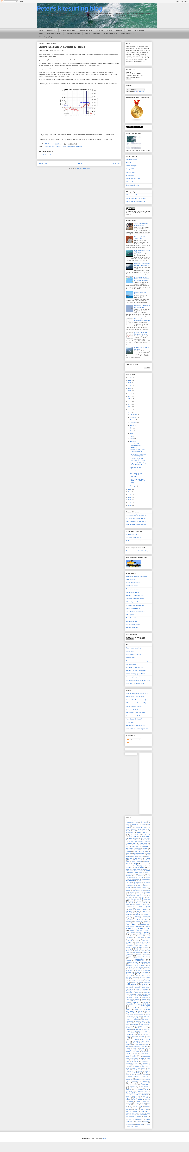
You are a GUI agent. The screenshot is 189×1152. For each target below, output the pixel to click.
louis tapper (143, 979)
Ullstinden (128, 1104)
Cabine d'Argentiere (138, 870)
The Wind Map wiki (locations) (135, 605)
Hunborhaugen (129, 937)
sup (129, 1083)
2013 (130, 409)
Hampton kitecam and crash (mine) (137, 693)
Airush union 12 (146, 834)
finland (137, 908)
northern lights (144, 1008)
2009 (130, 494)
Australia (144, 848)
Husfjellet (148, 937)
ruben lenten (139, 1044)
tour (127, 1099)
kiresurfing (145, 952)
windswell (128, 1123)
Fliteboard (129, 911)
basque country (141, 854)
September (133, 422)
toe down (145, 1096)
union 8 (147, 1106)
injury (136, 940)
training (140, 1099)
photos (136, 1023)
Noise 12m (72, 146)
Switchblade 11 (133, 1086)
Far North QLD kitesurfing (135, 30)
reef (127, 1038)
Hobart (127, 935)
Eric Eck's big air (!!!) (132, 709)
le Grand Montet (132, 968)
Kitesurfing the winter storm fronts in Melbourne (142, 319)
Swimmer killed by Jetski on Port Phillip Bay (137, 450)
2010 (130, 492)
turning (130, 1103)
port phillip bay (137, 1029)
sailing (134, 1048)
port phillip (128, 1029)
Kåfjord (137, 948)
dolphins (134, 897)
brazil (146, 865)
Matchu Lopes (147, 982)
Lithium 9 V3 (129, 975)
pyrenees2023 (130, 1033)
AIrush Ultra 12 (130, 832)
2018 (130, 396)
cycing (142, 890)
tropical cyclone (146, 1101)
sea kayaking (145, 1051)
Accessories (130, 175)
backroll (128, 851)
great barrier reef (144, 924)
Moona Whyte (129, 989)
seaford (128, 1053)
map (129, 982)
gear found (136, 917)
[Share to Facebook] (74, 144)
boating (128, 865)
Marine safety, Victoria (133, 624)
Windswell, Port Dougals (133, 537)
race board (145, 1034)
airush (134, 830)
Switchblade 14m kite (132, 185)
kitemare (130, 957)
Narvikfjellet (144, 997)
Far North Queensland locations (136, 518)
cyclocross (131, 892)
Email (128, 79)
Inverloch (129, 942)
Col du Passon (138, 882)
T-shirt (146, 1088)
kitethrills (146, 963)
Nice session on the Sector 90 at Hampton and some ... (137, 474)
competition (147, 884)
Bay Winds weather (132, 586)
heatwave (138, 932)
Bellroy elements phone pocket (135, 201)
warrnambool (143, 1114)
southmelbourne (136, 1069)
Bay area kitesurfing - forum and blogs (138, 680)
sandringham (129, 1050)
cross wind (137, 887)
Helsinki (131, 934)
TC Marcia (146, 1093)
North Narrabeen (134, 1006)
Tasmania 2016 (142, 1091)
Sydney (141, 1088)
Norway (128, 1009)
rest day (130, 1039)
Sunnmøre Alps (138, 1079)
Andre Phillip (136, 844)
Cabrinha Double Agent (135, 872)
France (128, 914)
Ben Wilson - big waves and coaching (137, 618)
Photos (109, 30)
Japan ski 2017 (140, 944)
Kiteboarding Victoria (132, 592)
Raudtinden (134, 1036)
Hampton (129, 928)
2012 (130, 412)
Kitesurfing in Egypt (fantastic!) (135, 712)
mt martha (130, 994)
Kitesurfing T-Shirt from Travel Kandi (141, 237)
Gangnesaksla (146, 916)
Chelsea (148, 877)
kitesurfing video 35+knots (135, 963)
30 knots (144, 824)
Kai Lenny (145, 948)
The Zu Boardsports (132, 534)
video (136, 1109)
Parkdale (128, 1018)
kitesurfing (59, 146)
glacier (146, 921)
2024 (130, 380)
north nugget (145, 1006)
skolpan (128, 1064)
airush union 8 (133, 836)
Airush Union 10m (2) (136, 834)
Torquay (136, 1098)
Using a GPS (130, 169)
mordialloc (145, 989)
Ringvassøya (136, 1041)
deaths (148, 894)
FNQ (138, 911)
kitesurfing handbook (132, 962)
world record (139, 1124)
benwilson (147, 858)
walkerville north (130, 1113)
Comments (132, 743)
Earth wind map (131, 579)
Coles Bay (133, 884)
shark (131, 1059)
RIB (142, 1039)
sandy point (140, 1050)
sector (127, 1056)
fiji (133, 908)
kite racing (139, 954)
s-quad (144, 1046)
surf (134, 1083)
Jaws (149, 943)
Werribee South (138, 1118)
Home (41, 30)
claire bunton (136, 879)
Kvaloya (136, 965)
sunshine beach (135, 1081)
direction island (131, 895)
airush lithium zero (143, 831)
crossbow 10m (145, 887)
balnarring (128, 853)
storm (146, 1074)
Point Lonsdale (138, 1026)
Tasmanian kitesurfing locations (136, 524)
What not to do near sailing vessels (137, 729)
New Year (144, 999)
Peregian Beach (139, 1021)
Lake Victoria (139, 967)
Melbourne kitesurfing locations (136, 521)
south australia (130, 1068)
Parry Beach (136, 1018)
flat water (137, 909)
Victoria (128, 1109)
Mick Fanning (136, 986)
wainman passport (131, 1111)
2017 (130, 399)
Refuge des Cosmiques (138, 1037)
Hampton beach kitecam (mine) (136, 700)
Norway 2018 (138, 1009)
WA (147, 1109)
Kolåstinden (129, 965)
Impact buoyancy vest (133, 178)
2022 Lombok (144, 822)
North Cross (146, 1004)
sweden (136, 1084)
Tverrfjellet (136, 1103)
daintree (138, 892)
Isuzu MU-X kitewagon (92, 33)
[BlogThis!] (71, 144)
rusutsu (146, 1044)
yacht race (147, 1124)
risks (147, 1041)
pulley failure (145, 1031)
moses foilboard (142, 991)
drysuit (131, 901)
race (139, 1034)
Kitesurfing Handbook (73, 33)
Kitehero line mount (132, 627)
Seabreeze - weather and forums (136, 576)
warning (134, 1114)
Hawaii (146, 930)
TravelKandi (147, 1099)
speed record (131, 1071)
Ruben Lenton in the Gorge (134, 716)
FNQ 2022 (145, 911)
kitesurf (128, 960)
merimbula (128, 986)
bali (147, 851)
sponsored (147, 1071)
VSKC (142, 1109)
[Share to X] (72, 144)
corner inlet (145, 885)
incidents (146, 939)
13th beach (129, 821)
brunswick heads (136, 869)
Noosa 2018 (129, 1004)
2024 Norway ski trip (132, 824)
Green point (139, 926)
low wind (133, 980)
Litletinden (136, 975)
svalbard (146, 1083)
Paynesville (136, 1019)
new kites (137, 999)
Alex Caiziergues (139, 841)
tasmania (129, 1091)
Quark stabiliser (143, 1032)
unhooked (143, 1104)
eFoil (147, 903)
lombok (135, 979)
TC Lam (139, 1093)
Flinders (145, 909)
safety (128, 1048)
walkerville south (140, 1113)
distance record (141, 895)
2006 (130, 502)
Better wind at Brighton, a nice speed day (142, 306)
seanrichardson (144, 1053)
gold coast (145, 922)
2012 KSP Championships (140, 821)
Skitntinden (145, 1063)
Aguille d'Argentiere (131, 829)
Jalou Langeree (130, 943)
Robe (127, 1043)
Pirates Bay (143, 1022)
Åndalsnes (128, 844)
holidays (134, 935)
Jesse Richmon (138, 945)
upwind (128, 1108)
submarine (138, 1078)
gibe (149, 917)
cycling (148, 890)
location (136, 977)
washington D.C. (130, 1116)
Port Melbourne (142, 1028)
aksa (138, 840)
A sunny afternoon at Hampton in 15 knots (140, 333)
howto (147, 935)
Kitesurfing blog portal (133, 677)
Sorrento (137, 1066)
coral (139, 885)
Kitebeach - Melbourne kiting (135, 595)
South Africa (145, 1066)
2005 (130, 505)
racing (127, 1036)
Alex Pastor (148, 841)
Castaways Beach (130, 877)
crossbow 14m (130, 889)
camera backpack (130, 874)
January (132, 486)
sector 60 (79, 146)
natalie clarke (129, 999)
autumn (128, 849)
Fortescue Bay (144, 913)
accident (128, 827)
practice (128, 1031)
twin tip (143, 1103)
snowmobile (147, 1064)
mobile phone (145, 987)
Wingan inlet (137, 1123)
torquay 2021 (145, 1098)
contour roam (131, 885)
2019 (130, 393)
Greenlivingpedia (131, 621)
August (132, 425)
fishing (130, 909)
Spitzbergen (140, 1071)
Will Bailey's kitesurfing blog (134, 667)
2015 (130, 404)
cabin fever (129, 870)
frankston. (146, 914)
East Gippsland (140, 902)
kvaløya (143, 965)
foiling (136, 913)
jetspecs (128, 947)
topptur (128, 1098)
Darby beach (131, 893)
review (137, 1039)
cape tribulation (139, 875)
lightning (137, 972)
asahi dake (135, 846)
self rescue (135, 1058)
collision (141, 884)
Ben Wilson (138, 858)
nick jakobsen (145, 1000)
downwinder (146, 899)
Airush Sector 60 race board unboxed (141, 224)
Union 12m (139, 1106)
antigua (143, 844)
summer (146, 1078)
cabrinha (148, 870)
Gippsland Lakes (142, 919)
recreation (141, 1036)
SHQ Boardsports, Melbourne (135, 541)
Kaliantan (129, 950)
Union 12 (132, 1106)
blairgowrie (139, 861)
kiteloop (148, 956)
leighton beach (129, 970)
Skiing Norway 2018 (127, 33)
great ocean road (130, 926)
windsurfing (146, 1121)
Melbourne (66, 146)
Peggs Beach (144, 1019)
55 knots (145, 826)
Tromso (138, 1101)
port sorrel (146, 1029)
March (132, 438)
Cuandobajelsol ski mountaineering (137, 661)
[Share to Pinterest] (76, 144)
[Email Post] (65, 144)
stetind (127, 1074)
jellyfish (130, 945)
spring (129, 1073)
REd (148, 1036)
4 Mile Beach (136, 826)
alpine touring (132, 843)
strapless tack (145, 1076)
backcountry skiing (140, 849)
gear (129, 918)
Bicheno (130, 859)
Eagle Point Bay (130, 902)
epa (144, 904)
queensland (129, 1034)
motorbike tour (129, 992)
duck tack (138, 901)
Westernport (147, 1118)
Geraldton (144, 917)
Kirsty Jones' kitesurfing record (135, 725)
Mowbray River (146, 992)
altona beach (143, 843)
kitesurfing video (145, 962)
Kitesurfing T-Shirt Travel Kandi (135, 198)
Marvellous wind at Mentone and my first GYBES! (137, 468)
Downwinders (51, 30)
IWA (147, 942)
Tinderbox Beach (130, 1096)
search (128, 1055)
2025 (130, 377)
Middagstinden (145, 986)
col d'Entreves (141, 880)
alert (132, 841)
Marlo (133, 982)
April (131, 436)
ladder (148, 965)
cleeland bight (145, 879)
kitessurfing (138, 958)
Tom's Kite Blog (131, 664)
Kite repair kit (130, 614)
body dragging (137, 866)
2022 (130, 385)
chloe (129, 879)
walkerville (143, 1111)
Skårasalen (129, 1063)
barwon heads (131, 854)
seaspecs (134, 1055)
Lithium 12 (130, 974)
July (131, 428)
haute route (140, 930)
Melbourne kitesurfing (68, 30)
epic (148, 904)
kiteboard (146, 954)
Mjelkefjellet (137, 987)
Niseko (128, 1002)
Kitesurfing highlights (46, 37)
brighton (128, 867)
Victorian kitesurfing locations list (136, 515)
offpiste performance (139, 1014)
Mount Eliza (138, 992)
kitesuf (146, 957)
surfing (140, 1083)
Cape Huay (142, 874)
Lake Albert (130, 967)
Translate (141, 91)
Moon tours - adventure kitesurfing (137, 551)
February (133, 441)
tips (139, 1096)
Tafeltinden (128, 1089)
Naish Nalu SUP (135, 995)
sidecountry (145, 1061)
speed (148, 1069)
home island (141, 935)
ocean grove (147, 1011)
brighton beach (139, 867)
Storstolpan (129, 1076)
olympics (130, 1016)
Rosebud (129, 1044)
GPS (133, 924)
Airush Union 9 (145, 836)
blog (44, 146)
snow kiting (140, 1064)
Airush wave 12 (133, 838)
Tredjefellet (130, 1101)
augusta (138, 848)
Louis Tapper (130, 651)
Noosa (146, 1002)
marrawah (139, 982)
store (133, 1074)
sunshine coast (146, 1081)
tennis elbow (129, 1094)
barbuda (148, 853)
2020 (130, 391)
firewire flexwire (145, 908)
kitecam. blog (140, 956)
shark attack (138, 1059)
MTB (144, 994)
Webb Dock (129, 1118)
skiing (136, 1063)
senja (142, 1058)
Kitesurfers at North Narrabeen (140, 293)
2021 (130, 388)
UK (148, 1103)
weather (146, 1116)
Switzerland (133, 1088)
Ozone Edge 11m (144, 1016)
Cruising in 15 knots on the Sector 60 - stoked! (137, 459)
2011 (130, 489)
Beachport (141, 856)
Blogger (104, 1138)
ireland (137, 942)
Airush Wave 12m (144, 838)
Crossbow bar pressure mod (135, 598)
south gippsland (141, 1068)
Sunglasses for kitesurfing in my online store (138, 463)
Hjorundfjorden (144, 934)
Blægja (127, 861)
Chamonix (141, 877)
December (133, 414)
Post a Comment (46, 155)
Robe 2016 (136, 1043)
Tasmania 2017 (130, 1093)
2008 (130, 497)
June (131, 431)
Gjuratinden (129, 921)
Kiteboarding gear (86, 30)
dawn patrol (140, 894)
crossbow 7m (142, 889)
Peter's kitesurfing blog (69, 8)
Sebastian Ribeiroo (144, 1055)
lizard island (129, 977)
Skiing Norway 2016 (110, 33)
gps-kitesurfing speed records (135, 611)
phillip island (129, 1022)
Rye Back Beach (135, 1046)
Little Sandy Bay (145, 975)
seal (136, 1053)
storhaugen (139, 1074)
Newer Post (43, 163)
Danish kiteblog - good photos (135, 674)
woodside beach (130, 1124)
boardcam (146, 864)
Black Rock (146, 859)
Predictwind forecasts (132, 589)
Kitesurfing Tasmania (54, 33)
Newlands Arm (135, 1000)
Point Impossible (145, 1024)
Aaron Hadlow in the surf (134, 719)
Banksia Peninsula (138, 853)
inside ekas (145, 940)
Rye (127, 1046)
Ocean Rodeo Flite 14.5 (136, 1013)
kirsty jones (129, 954)
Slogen (133, 1064)
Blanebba (146, 861)
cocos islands (130, 880)
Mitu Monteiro (129, 987)
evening (140, 906)
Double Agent (141, 897)
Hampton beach (50, 146)
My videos (99, 30)
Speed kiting (130, 722)
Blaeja (133, 861)
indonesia (129, 940)
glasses (128, 922)
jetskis (146, 945)
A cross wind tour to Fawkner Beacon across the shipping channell (141, 278)
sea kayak (136, 1051)
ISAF (143, 942)
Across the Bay (141, 827)
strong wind (129, 1078)
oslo (137, 1016)
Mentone (144, 984)
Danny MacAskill (146, 892)
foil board (129, 913)
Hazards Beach (130, 932)
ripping (142, 1041)
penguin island (129, 1021)
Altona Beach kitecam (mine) (135, 696)
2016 (130, 401)
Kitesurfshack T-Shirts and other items (138, 195)
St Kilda (136, 1073)
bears (147, 856)
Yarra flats (130, 1126)
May (131, 433)
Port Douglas (130, 1028)
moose (137, 989)
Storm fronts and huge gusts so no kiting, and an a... (137, 480)
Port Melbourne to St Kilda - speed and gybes (138, 455)
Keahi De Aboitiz (139, 950)
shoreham (135, 1061)
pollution (146, 1026)
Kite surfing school (132, 602)
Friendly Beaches (137, 916)
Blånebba (128, 863)
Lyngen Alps (140, 980)
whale (130, 1119)
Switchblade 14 (145, 1086)
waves (139, 1116)
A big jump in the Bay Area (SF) (136, 703)
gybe (147, 926)
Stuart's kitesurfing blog (133, 654)
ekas (132, 904)
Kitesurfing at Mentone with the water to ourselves (137, 445)
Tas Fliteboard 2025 (141, 1089)
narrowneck (129, 997)
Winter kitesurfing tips (133, 582)
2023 (130, 383)
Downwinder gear (131, 165)
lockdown (142, 977)
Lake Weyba (147, 967)
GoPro (127, 924)
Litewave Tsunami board (133, 182)
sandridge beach (143, 1048)
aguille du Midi (141, 829)
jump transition (143, 947)
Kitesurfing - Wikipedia (133, 608)
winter (145, 1123)
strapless (136, 1076)
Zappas (136, 1126)
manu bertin (147, 980)
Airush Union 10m (143, 833)
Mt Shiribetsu (138, 994)
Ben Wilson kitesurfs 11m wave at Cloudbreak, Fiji (142, 264)
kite (134, 954)
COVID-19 (129, 887)
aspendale (129, 848)
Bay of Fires (134, 856)
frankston (137, 914)
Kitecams (119, 30)
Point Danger (134, 1024)
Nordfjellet (138, 1004)
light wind (138, 970)
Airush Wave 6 (130, 840)
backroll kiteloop (139, 851)
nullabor (140, 1011)
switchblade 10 (145, 1084)
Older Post (116, 163)
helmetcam (147, 932)
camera (146, 872)
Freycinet (128, 916)
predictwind (136, 1031)
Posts (130, 740)
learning (147, 968)
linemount (145, 972)
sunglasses (129, 1079)
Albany (144, 839)
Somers (130, 1066)
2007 (130, 500)
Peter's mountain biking (133, 648)
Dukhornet (146, 901)
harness (132, 930)
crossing (128, 890)
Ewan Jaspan (130, 657)
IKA (129, 939)
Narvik (136, 997)
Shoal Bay (146, 1059)
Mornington (129, 991)
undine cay (136, 1104)
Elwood (138, 904)
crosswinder (136, 890)
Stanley (146, 1073)
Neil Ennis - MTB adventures (135, 683)
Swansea (128, 1084)
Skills (41, 33)
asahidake (145, 846)
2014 (130, 407)
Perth (147, 1021)
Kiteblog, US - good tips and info (136, 670)
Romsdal (146, 1043)
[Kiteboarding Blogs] (136, 120)
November (133, 417)
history (136, 934)
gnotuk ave (135, 923)
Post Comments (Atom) (83, 168)
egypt (127, 904)
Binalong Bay (137, 859)
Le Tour (140, 968)
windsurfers (138, 1121)
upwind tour (135, 1108)
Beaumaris (129, 858)
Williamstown (138, 1119)
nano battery (144, 995)
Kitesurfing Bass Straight (133, 706)
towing (133, 1099)
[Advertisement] (149, 782)
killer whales (136, 952)
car (147, 875)
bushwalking (145, 869)
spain (143, 1069)
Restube (128, 162)
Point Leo (129, 1026)
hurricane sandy (140, 937)
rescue (148, 1038)
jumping (128, 949)
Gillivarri (131, 919)
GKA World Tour (138, 921)
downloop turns (135, 899)
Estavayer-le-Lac (130, 906)
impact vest (137, 939)
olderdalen (147, 1014)
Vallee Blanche (145, 1108)
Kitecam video (130, 172)
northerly (133, 1008)
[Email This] (69, 144)
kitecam (129, 956)
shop (127, 1061)
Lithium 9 (142, 974)
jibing (134, 947)
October (132, 420)
